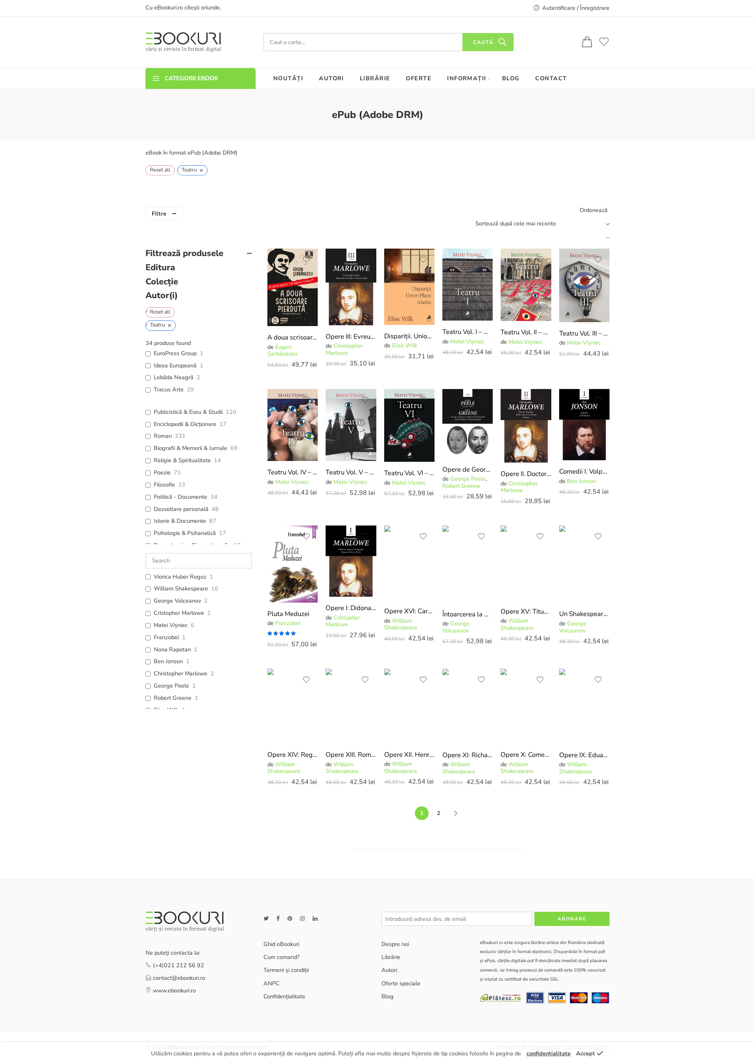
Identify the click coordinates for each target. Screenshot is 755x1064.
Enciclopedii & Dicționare (185, 424)
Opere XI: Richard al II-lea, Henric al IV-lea (467, 755)
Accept (585, 1053)
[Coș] (587, 42)
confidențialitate (549, 1053)
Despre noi (395, 944)
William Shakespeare (400, 624)
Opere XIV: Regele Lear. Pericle (292, 754)
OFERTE (418, 78)
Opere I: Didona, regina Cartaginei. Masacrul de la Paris (351, 607)
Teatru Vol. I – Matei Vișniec (467, 331)
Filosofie (164, 485)
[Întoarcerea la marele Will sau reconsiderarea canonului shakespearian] (467, 564)
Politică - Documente (180, 497)
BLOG (511, 78)
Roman (163, 436)
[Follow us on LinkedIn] (315, 918)
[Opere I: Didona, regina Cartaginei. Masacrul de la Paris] (351, 561)
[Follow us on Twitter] (266, 918)
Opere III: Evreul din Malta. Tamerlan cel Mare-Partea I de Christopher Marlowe (351, 336)
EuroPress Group (175, 353)
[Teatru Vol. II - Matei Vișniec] (526, 285)
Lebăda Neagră (173, 377)
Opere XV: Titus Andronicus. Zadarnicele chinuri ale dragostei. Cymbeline (526, 611)
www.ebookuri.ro (174, 990)
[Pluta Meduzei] (292, 564)
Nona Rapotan (172, 649)
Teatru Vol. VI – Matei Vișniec (409, 473)
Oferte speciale (400, 983)
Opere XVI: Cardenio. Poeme (409, 611)
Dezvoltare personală (181, 509)
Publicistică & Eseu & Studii (188, 412)
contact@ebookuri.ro (179, 978)
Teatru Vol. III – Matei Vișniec (584, 333)
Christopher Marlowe (344, 349)
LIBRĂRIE (375, 78)
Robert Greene (461, 486)
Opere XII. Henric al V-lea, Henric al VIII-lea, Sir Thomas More (409, 754)
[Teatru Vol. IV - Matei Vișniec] (292, 425)
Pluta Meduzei (288, 613)
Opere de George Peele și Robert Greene (467, 469)
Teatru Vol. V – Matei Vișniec (351, 472)
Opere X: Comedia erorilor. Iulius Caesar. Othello (526, 754)
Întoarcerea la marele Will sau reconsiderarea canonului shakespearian (467, 614)
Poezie (162, 472)
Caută (483, 42)
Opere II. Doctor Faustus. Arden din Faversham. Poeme (526, 473)
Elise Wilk (404, 345)
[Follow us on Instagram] (302, 918)
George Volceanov (456, 627)
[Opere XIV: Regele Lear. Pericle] (292, 706)
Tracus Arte (169, 389)
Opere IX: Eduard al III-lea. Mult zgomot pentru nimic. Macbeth (584, 755)
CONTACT (551, 78)
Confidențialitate (284, 996)
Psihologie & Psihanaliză (185, 533)
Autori (389, 970)
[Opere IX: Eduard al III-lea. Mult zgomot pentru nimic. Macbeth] (584, 706)
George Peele (468, 479)
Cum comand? (281, 957)
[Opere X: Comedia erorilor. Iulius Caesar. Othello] (526, 706)
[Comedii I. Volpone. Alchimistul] (584, 424)
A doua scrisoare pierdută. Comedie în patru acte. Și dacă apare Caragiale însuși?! (292, 337)
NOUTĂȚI (288, 78)
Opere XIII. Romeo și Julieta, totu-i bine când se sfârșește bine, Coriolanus (351, 754)
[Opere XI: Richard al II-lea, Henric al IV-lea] (467, 706)
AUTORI (331, 78)
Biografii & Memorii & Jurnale (190, 448)
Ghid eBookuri (281, 944)
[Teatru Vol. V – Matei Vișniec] (351, 425)
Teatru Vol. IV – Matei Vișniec (292, 472)
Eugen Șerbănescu (282, 350)
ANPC (271, 983)
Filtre (159, 214)
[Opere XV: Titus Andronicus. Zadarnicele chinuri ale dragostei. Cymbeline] (526, 563)
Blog (387, 996)
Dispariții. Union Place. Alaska (409, 336)
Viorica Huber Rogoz (180, 577)
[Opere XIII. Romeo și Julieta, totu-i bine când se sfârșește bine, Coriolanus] (351, 706)
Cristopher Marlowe (343, 621)
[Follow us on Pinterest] (289, 918)
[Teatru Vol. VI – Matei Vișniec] (409, 425)
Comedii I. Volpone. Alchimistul (584, 471)
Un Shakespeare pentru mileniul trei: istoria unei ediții (584, 613)
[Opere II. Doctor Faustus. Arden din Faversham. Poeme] (526, 426)
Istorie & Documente (180, 521)
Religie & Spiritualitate (182, 460)
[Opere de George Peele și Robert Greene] (467, 423)
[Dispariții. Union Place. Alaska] (409, 287)
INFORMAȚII (466, 78)
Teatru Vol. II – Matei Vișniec (526, 332)
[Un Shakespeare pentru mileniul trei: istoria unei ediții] (584, 564)
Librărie (390, 957)
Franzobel (287, 623)
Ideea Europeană (175, 365)
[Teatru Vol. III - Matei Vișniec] (584, 285)
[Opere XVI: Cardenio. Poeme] (409, 563)
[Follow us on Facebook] (278, 918)
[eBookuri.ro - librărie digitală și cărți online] (183, 42)
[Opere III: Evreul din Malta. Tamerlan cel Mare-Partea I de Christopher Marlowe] (351, 287)
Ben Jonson (581, 481)
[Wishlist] (306, 260)
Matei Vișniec (467, 341)
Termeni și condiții (286, 970)
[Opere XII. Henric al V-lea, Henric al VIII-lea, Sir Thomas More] (409, 706)
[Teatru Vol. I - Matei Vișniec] (467, 285)
